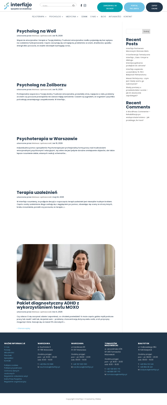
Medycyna (71, 17)
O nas (93, 17)
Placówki (8, 355)
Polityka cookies (11, 365)
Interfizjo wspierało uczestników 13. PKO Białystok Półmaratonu (136, 72)
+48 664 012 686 (46, 364)
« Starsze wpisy (23, 328)
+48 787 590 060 (80, 364)
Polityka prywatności (13, 368)
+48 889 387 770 (113, 371)
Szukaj (146, 31)
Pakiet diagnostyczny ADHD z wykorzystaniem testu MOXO (48, 305)
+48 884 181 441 (146, 367)
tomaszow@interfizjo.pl (117, 374)
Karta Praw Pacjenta (13, 379)
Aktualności (115, 17)
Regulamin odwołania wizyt (16, 376)
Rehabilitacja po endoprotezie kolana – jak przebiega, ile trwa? (137, 117)
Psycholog (55, 17)
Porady (7, 350)
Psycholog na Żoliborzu (41, 85)
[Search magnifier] (73, 5)
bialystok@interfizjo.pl (149, 369)
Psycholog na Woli (36, 31)
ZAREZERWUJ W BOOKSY (110, 7)
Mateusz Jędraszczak (41, 35)
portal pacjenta (134, 7)
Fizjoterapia (38, 17)
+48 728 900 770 (113, 369)
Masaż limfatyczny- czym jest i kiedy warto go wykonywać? (137, 81)
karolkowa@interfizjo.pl (83, 367)
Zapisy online (154, 7)
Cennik (84, 17)
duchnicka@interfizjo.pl (50, 367)
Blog (103, 17)
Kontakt (128, 17)
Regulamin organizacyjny (15, 381)
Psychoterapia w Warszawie (47, 139)
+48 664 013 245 (147, 364)
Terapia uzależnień (37, 192)
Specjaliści (8, 358)
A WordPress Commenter (137, 111)
